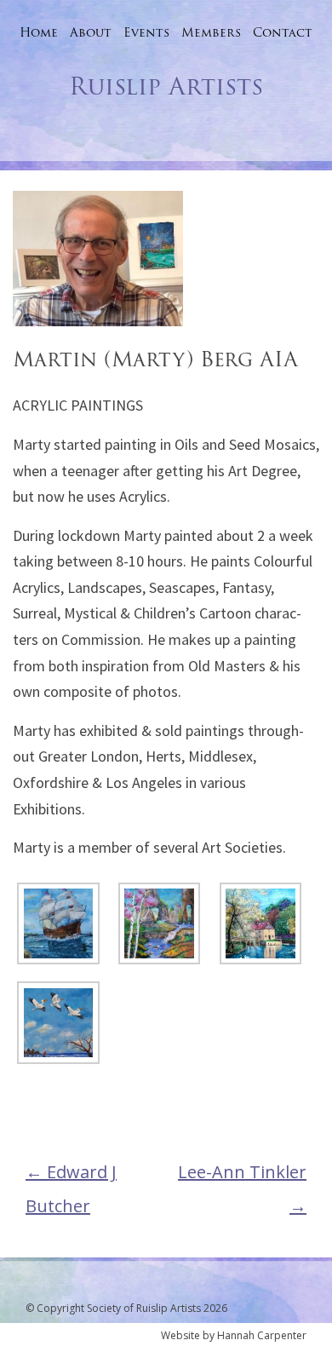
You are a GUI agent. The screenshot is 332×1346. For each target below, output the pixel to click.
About (91, 32)
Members (211, 32)
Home (39, 32)
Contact (282, 32)
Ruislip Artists (166, 86)
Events (146, 32)
